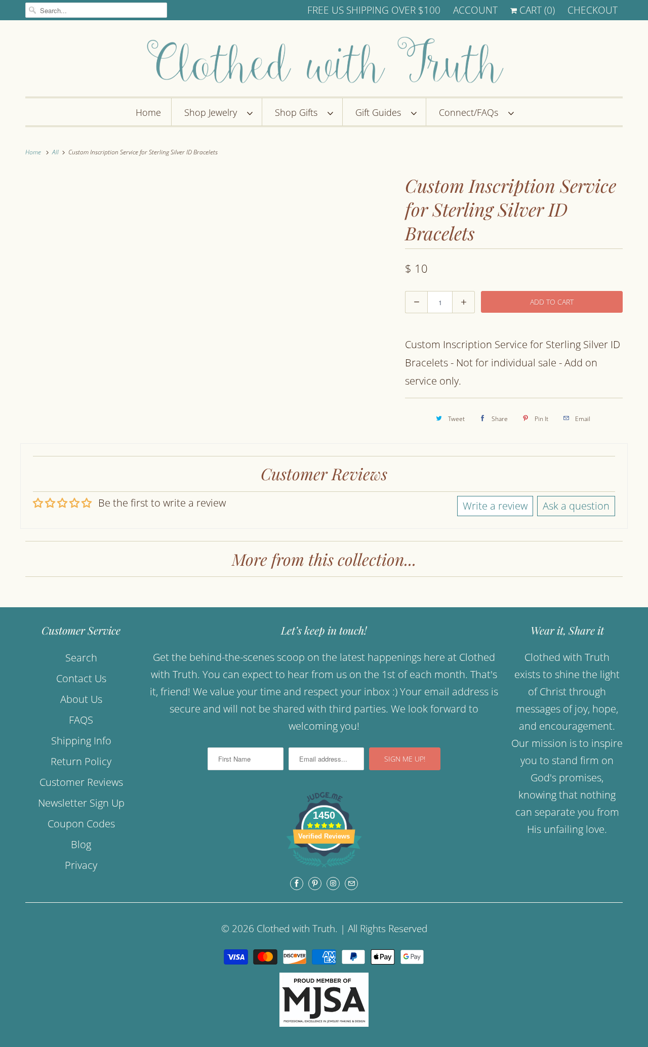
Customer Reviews (81, 782)
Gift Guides (380, 112)
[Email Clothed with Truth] (351, 883)
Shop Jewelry (213, 112)
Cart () (536, 10)
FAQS (81, 720)
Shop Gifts (298, 112)
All (56, 152)
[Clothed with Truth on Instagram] (333, 883)
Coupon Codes (81, 823)
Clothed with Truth (296, 928)
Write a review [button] (495, 506)
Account (475, 10)
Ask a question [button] (576, 506)
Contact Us (81, 678)
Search (81, 657)
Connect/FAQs (471, 112)
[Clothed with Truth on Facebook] (296, 883)
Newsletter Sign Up (81, 803)
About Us (81, 699)
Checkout (593, 10)
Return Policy (81, 761)
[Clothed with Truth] (324, 61)
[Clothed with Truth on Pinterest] (314, 883)
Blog (81, 844)
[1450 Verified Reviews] (324, 868)
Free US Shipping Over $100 (373, 10)
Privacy (81, 865)
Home (148, 112)
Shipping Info (81, 740)
